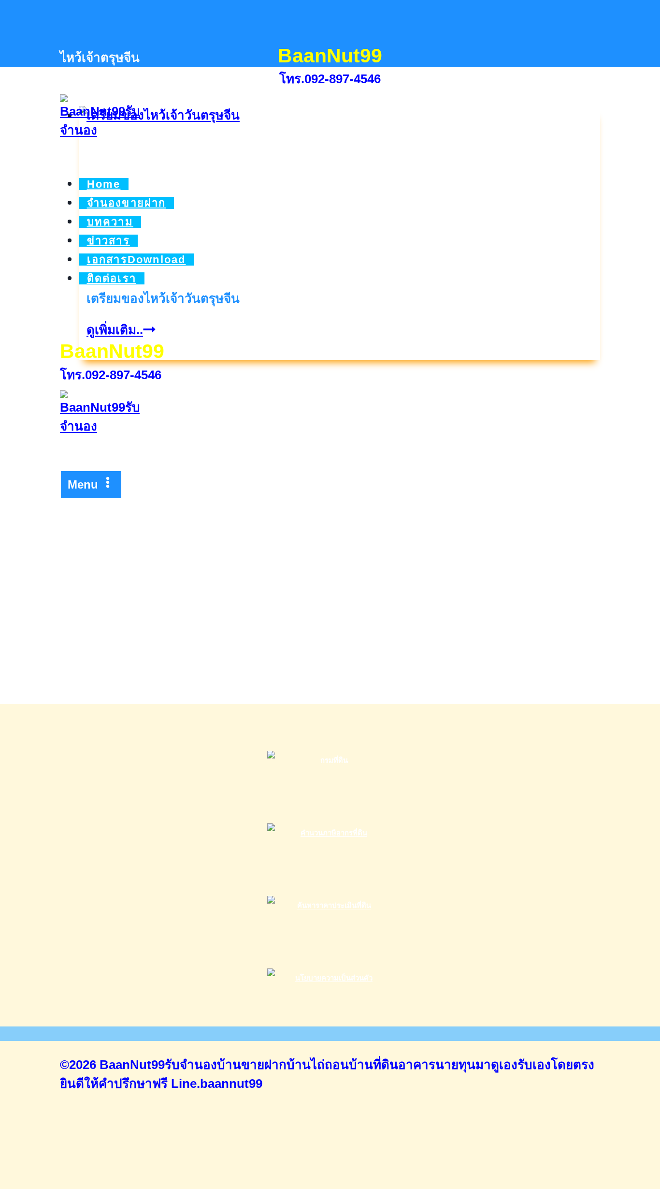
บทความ (110, 222)
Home (104, 184)
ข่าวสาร (108, 241)
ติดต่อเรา (111, 278)
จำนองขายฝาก (126, 203)
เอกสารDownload (136, 259)
